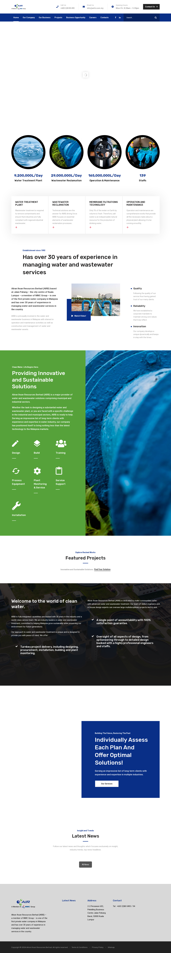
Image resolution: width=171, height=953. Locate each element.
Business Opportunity (75, 17)
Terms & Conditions (80, 947)
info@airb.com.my (95, 8)
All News (85, 864)
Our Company (29, 17)
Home (16, 17)
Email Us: (90, 5)
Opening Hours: (122, 5)
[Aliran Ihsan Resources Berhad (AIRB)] (18, 7)
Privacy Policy (97, 947)
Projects (58, 17)
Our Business (44, 17)
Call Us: (63, 5)
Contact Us (150, 7)
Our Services (106, 784)
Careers (92, 17)
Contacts (104, 17)
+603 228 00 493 (68, 8)
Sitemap (111, 947)
